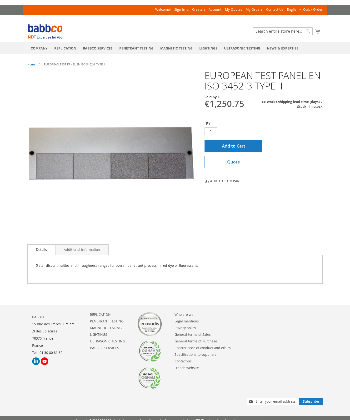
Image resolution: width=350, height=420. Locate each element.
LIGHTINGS (98, 334)
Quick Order (313, 9)
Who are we (184, 314)
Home (31, 64)
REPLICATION (100, 314)
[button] (294, 9)
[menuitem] (39, 48)
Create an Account (206, 9)
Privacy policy (185, 328)
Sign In (179, 9)
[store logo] (45, 31)
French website (187, 368)
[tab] (41, 249)
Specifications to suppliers (195, 354)
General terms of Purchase (196, 341)
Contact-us (183, 361)
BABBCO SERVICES (104, 348)
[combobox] (283, 31)
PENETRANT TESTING (107, 321)
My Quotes (233, 9)
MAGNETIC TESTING (106, 328)
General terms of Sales (193, 334)
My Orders (254, 9)
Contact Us (274, 9)
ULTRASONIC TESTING (107, 341)
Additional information (82, 249)
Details (41, 249)
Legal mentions (187, 321)
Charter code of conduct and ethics (203, 348)
